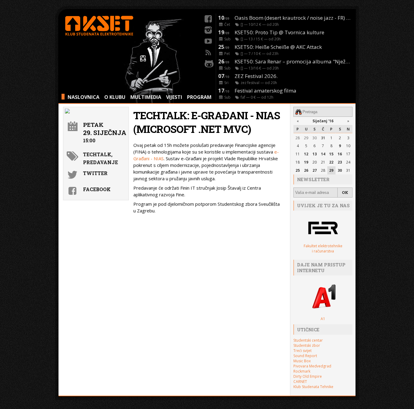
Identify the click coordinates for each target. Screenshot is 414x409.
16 (340, 154)
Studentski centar (308, 340)
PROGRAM (199, 97)
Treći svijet (302, 350)
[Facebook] (208, 18)
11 (297, 154)
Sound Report (305, 355)
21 (323, 162)
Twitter (95, 173)
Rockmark (301, 371)
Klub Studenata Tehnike (313, 386)
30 (314, 137)
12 (306, 154)
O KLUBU (114, 97)
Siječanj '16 (322, 120)
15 (331, 154)
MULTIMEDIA (145, 97)
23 (340, 162)
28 (297, 137)
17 (348, 154)
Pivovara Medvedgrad (312, 366)
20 (314, 162)
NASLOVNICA (83, 97)
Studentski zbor (306, 345)
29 (306, 137)
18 (297, 162)
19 (306, 162)
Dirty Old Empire (307, 376)
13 (314, 154)
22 (331, 162)
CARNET (300, 381)
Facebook (97, 189)
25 (297, 170)
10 (348, 145)
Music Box (302, 360)
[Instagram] (208, 29)
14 (323, 154)
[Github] (208, 63)
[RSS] (208, 51)
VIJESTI (174, 97)
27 (314, 170)
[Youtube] (208, 40)
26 (306, 170)
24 (348, 162)
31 (323, 137)
